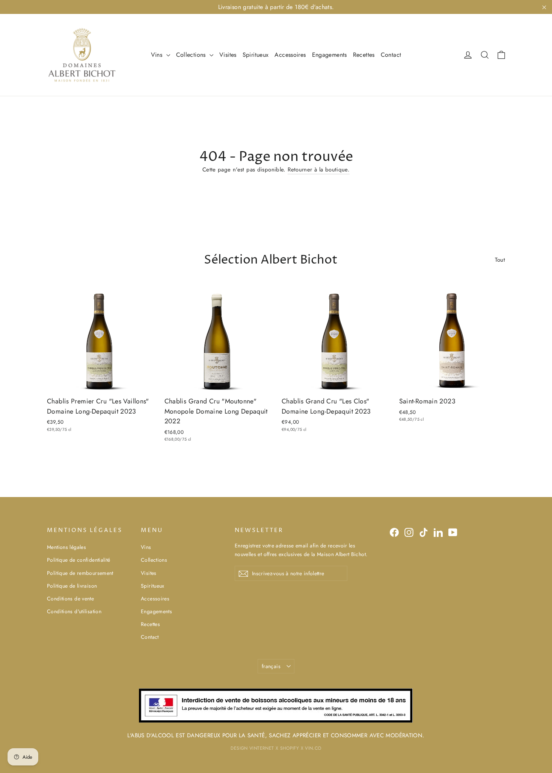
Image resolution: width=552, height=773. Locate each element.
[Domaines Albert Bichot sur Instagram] (408, 532)
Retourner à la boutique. (319, 169)
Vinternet (261, 748)
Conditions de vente (70, 598)
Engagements (329, 54)
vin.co (313, 748)
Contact (391, 54)
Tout (500, 260)
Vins (157, 54)
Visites (228, 54)
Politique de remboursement (80, 573)
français (271, 666)
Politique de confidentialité (78, 560)
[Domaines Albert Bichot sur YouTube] (452, 532)
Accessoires (290, 54)
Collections (192, 54)
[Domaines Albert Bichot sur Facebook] (394, 532)
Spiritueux (256, 54)
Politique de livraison (72, 586)
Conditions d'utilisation (74, 611)
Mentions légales (66, 547)
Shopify (289, 748)
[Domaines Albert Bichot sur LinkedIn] (438, 532)
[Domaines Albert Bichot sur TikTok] (423, 532)
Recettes (364, 54)
